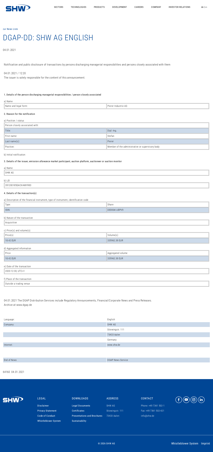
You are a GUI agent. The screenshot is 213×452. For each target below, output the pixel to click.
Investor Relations (179, 7)
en (206, 7)
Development (119, 7)
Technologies (78, 7)
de (202, 7)
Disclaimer (43, 405)
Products (99, 7)
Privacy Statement (47, 410)
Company (156, 7)
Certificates (78, 410)
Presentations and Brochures (87, 415)
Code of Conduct (46, 415)
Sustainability (79, 420)
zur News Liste (10, 29)
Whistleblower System (49, 420)
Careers (139, 7)
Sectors (58, 7)
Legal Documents (81, 405)
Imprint (205, 443)
